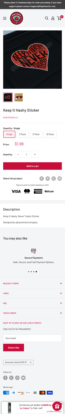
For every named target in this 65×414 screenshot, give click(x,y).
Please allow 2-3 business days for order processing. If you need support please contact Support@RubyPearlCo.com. (32, 4)
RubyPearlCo (10, 117)
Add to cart (32, 165)
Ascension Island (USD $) (15, 362)
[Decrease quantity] (18, 154)
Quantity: (8, 154)
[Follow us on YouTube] (23, 378)
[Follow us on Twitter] (11, 378)
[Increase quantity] (35, 154)
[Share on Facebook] (41, 178)
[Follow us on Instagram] (17, 378)
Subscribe (13, 347)
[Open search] (46, 18)
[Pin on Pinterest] (47, 178)
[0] (59, 18)
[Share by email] (59, 178)
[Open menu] (4, 18)
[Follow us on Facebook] (5, 378)
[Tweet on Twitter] (53, 178)
